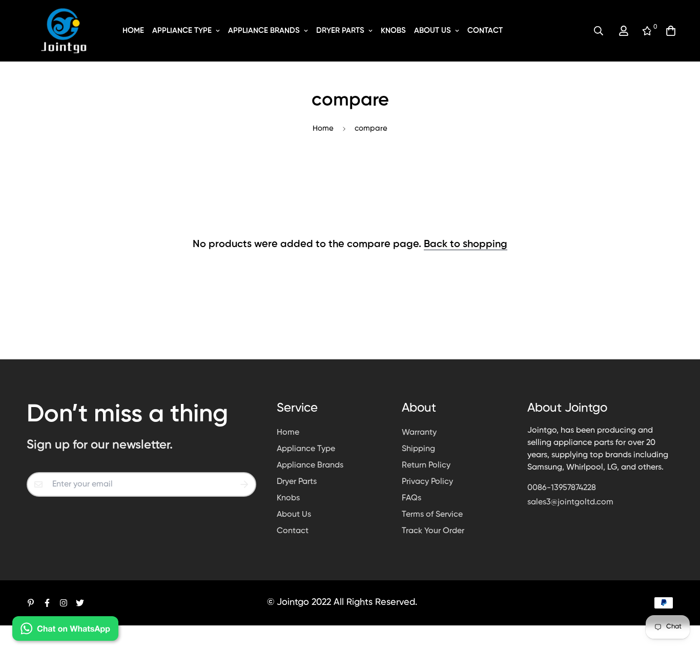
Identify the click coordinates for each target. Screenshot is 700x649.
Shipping (418, 449)
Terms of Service (432, 515)
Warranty (419, 433)
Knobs (393, 30)
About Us (432, 30)
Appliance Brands (264, 30)
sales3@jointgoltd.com (570, 502)
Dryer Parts (340, 30)
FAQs (411, 498)
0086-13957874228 (561, 488)
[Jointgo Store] (64, 31)
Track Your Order (433, 531)
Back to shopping (465, 244)
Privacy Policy (427, 482)
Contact (485, 30)
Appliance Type (182, 30)
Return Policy (426, 465)
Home (133, 30)
